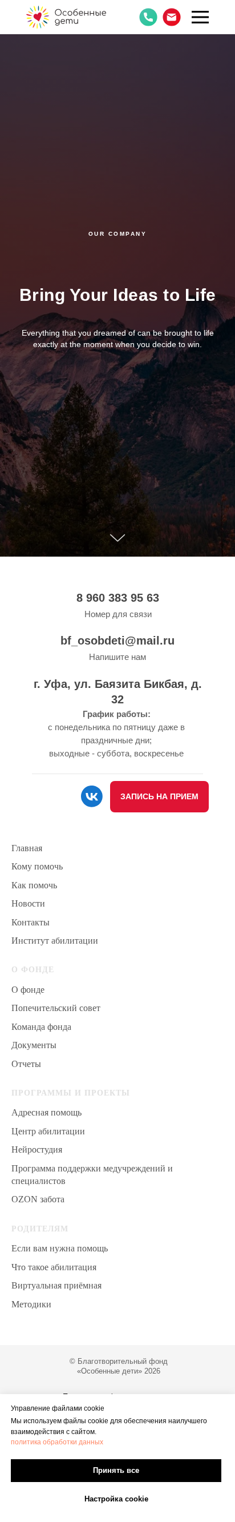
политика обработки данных (57, 1442)
